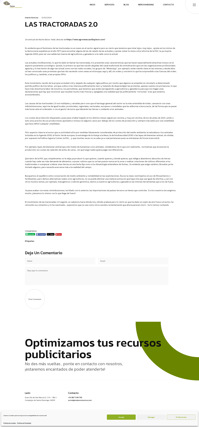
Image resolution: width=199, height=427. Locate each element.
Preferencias (181, 417)
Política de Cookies (9, 423)
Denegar (151, 417)
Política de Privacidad (24, 423)
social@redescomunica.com (80, 400)
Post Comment (35, 299)
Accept (121, 417)
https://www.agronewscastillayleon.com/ (85, 39)
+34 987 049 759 (75, 397)
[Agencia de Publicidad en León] (14, 4)
